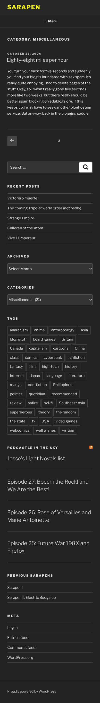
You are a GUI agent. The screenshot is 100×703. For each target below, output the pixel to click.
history (71, 366)
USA (45, 421)
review (16, 403)
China (80, 348)
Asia (84, 330)
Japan (35, 376)
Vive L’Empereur (21, 238)
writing (68, 430)
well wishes (46, 430)
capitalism (38, 348)
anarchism (19, 330)
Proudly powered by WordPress (31, 691)
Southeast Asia (72, 403)
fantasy (16, 366)
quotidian (37, 394)
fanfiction (76, 357)
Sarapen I (15, 587)
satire (33, 403)
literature (76, 376)
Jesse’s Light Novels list (36, 458)
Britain (67, 339)
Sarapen (23, 7)
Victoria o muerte (22, 198)
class (14, 357)
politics (16, 394)
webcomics (20, 430)
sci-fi (48, 403)
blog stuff (18, 339)
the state (17, 421)
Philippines (62, 385)
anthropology (62, 330)
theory (44, 412)
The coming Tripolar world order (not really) (44, 208)
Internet (17, 376)
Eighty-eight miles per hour (37, 60)
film (32, 366)
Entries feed (17, 637)
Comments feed (21, 647)
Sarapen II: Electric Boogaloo (31, 597)
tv (33, 421)
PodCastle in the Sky (32, 448)
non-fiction (37, 385)
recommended (64, 394)
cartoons (60, 348)
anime (39, 330)
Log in (12, 628)
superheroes (21, 412)
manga (16, 385)
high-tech (50, 366)
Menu (52, 21)
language (54, 376)
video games (66, 421)
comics (31, 357)
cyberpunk (53, 357)
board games (44, 339)
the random (66, 412)
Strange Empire (20, 218)
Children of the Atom (25, 228)
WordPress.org (20, 657)
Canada (16, 348)
